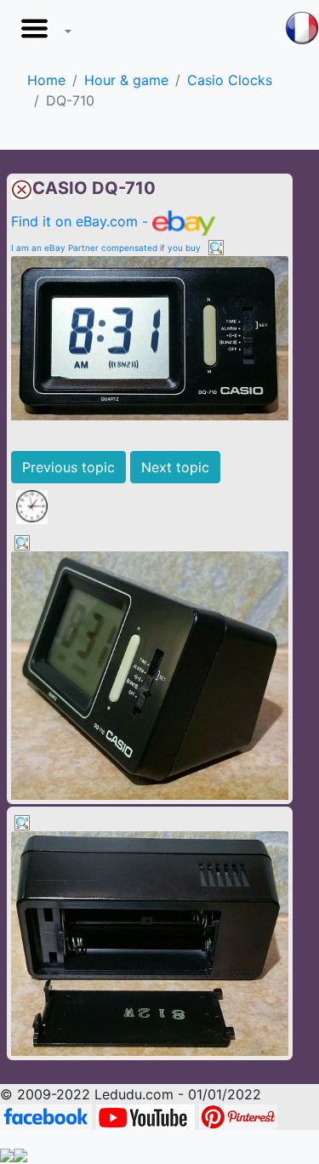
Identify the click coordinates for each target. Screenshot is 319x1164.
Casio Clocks (229, 79)
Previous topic (68, 467)
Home (46, 79)
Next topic (175, 467)
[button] (42, 33)
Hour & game (126, 79)
